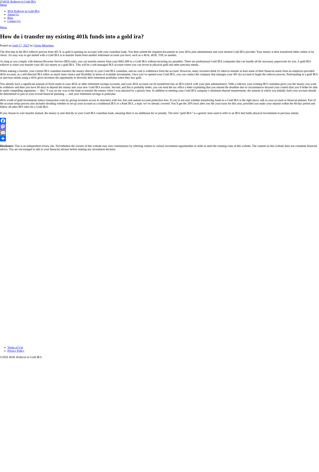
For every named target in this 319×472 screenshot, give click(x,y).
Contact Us (13, 21)
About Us (13, 14)
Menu (3, 4)
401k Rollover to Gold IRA (23, 11)
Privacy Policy (15, 350)
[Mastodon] (159, 127)
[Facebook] (159, 121)
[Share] (159, 138)
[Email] (159, 132)
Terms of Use (15, 347)
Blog (10, 17)
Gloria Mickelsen (44, 45)
